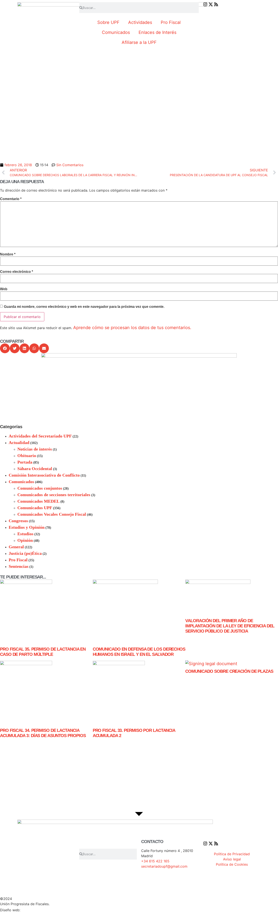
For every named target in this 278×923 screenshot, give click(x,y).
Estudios (25, 533)
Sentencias (18, 566)
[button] (5, 348)
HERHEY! (30, 909)
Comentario (11, 199)
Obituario (26, 455)
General (16, 546)
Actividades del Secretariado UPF (40, 436)
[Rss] (216, 4)
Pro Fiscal (171, 22)
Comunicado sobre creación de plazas (229, 671)
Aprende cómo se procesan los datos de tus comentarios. (132, 327)
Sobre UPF (108, 22)
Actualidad (19, 442)
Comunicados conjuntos (39, 488)
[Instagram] (205, 4)
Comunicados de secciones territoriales (53, 494)
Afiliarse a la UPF (139, 42)
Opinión (25, 540)
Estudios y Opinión (27, 527)
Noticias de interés (34, 449)
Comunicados (116, 32)
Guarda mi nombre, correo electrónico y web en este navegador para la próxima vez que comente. (84, 306)
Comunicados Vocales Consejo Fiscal (51, 514)
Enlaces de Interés (157, 32)
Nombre (7, 254)
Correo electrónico (16, 271)
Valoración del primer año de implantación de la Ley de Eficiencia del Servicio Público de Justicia (229, 625)
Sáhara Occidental (34, 468)
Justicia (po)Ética (25, 553)
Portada (24, 462)
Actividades (140, 22)
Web (3, 289)
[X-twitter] (210, 4)
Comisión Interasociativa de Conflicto (44, 475)
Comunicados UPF (34, 507)
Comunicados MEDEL (38, 501)
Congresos (18, 520)
